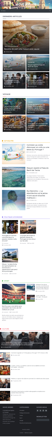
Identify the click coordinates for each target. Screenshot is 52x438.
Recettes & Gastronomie (25, 423)
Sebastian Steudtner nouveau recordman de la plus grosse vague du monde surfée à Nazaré (42, 286)
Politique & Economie (24, 413)
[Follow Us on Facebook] (37, 411)
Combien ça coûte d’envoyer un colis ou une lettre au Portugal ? (14, 64)
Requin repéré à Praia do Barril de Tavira (38, 169)
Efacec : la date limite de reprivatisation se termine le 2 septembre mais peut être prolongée (9, 267)
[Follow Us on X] (40, 411)
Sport (21, 418)
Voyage (21, 420)
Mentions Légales (28, 432)
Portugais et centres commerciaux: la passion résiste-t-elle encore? (36, 82)
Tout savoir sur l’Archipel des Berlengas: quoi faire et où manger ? (38, 125)
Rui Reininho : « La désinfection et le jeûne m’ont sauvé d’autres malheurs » (37, 194)
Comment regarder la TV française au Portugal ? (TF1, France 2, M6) (29, 353)
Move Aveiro (26, 4)
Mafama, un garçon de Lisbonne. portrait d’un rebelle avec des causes (30, 378)
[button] (50, 11)
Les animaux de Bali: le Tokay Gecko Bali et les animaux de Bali (12, 108)
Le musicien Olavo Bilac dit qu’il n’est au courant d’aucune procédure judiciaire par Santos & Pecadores (13, 80)
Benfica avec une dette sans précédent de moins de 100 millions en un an (12, 307)
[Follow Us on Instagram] (43, 411)
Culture (21, 415)
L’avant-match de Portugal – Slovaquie (41, 296)
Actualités (22, 410)
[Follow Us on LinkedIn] (46, 411)
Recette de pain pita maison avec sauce (21, 49)
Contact (21, 432)
